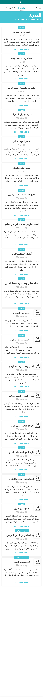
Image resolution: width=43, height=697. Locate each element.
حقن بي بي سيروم (21, 31)
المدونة (21, 27)
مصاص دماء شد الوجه (21, 58)
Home (39, 20)
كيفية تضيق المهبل (21, 562)
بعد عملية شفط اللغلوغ (21, 339)
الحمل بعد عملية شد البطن (21, 366)
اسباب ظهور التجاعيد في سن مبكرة (21, 224)
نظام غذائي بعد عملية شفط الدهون (21, 283)
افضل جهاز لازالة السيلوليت (21, 648)
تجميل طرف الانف (21, 167)
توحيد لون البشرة (21, 313)
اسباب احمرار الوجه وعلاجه (21, 396)
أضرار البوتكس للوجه (21, 253)
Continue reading (21, 49)
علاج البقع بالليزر (21, 508)
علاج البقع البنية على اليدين (21, 452)
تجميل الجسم (19, 557)
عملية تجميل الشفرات (21, 114)
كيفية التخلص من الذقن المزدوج (21, 535)
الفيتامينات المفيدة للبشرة (21, 479)
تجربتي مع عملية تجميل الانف (21, 621)
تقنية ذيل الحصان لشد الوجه (21, 87)
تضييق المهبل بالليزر (21, 141)
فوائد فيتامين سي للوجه (21, 425)
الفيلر (24, 587)
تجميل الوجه (19, 531)
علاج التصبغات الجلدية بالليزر (21, 194)
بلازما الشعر (21, 674)
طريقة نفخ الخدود (21, 591)
